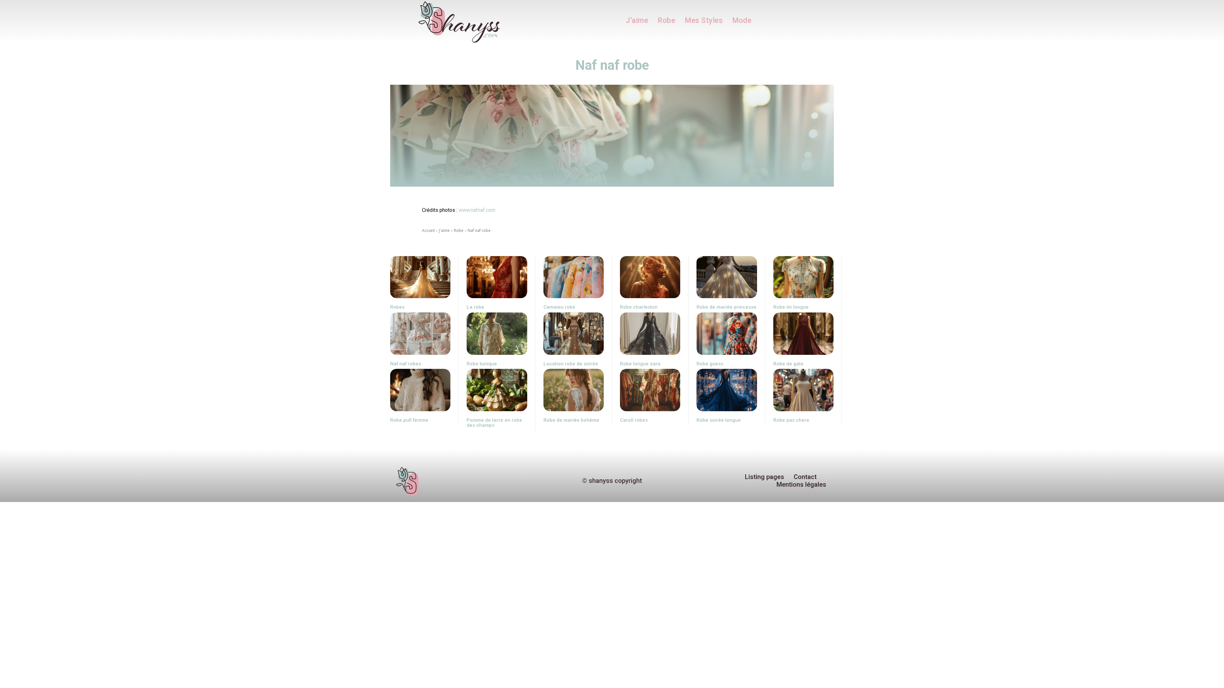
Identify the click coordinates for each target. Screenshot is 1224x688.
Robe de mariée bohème (571, 420)
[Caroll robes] (650, 390)
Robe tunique (482, 364)
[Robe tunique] (497, 333)
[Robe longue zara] (650, 333)
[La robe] (497, 277)
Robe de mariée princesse (726, 307)
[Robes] (420, 277)
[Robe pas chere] (803, 390)
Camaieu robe (559, 307)
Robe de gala (788, 364)
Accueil (428, 230)
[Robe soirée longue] (726, 390)
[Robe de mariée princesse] (726, 277)
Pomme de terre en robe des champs (494, 422)
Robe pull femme (409, 420)
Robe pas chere (791, 420)
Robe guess (709, 364)
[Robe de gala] (803, 333)
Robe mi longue (791, 307)
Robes (397, 307)
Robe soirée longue (718, 420)
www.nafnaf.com (477, 210)
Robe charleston (639, 307)
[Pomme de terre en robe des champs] (497, 390)
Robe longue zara (640, 364)
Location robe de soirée (570, 364)
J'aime (444, 230)
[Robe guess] (726, 333)
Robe (458, 230)
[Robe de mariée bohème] (573, 390)
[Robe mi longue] (803, 277)
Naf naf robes (405, 364)
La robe (475, 307)
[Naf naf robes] (420, 333)
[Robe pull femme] (420, 390)
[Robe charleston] (650, 277)
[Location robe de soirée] (573, 333)
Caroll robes (634, 420)
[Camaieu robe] (573, 277)
